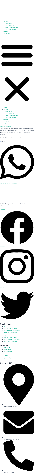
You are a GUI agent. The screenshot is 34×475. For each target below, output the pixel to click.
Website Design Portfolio (10, 328)
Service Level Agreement (10, 332)
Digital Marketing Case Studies (11, 330)
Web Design (8, 23)
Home (5, 20)
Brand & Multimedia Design (12, 27)
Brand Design (7, 349)
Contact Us (6, 33)
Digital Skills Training (10, 29)
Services (5, 21)
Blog (4, 35)
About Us (6, 31)
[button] (17, 72)
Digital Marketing (9, 25)
